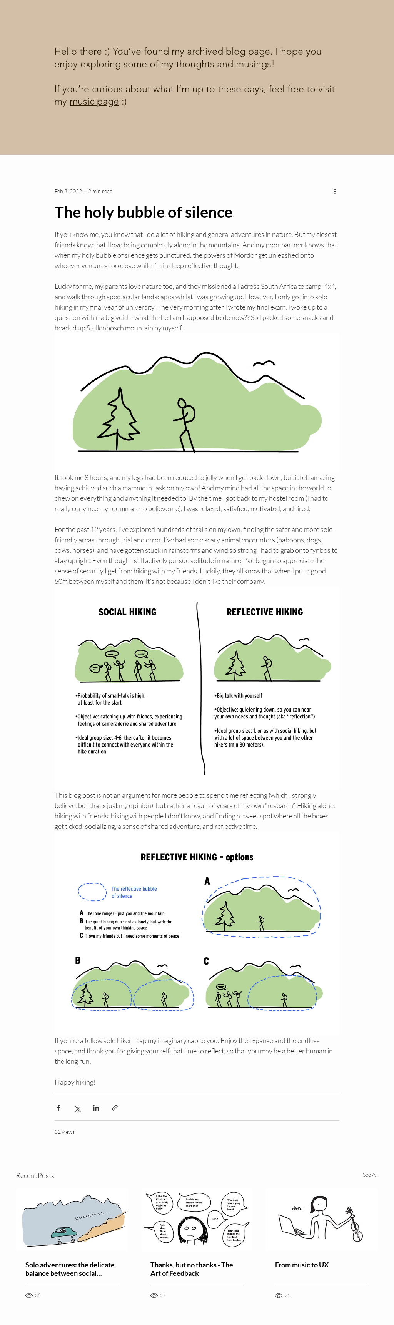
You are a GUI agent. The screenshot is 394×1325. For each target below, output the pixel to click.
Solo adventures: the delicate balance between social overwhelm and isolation (70, 1268)
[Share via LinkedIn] (96, 1108)
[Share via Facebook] (58, 1108)
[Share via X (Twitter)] (77, 1108)
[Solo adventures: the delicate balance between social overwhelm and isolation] (72, 1219)
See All (370, 1174)
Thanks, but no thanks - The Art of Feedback (191, 1268)
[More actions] (334, 190)
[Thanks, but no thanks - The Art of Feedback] (197, 1220)
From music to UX (302, 1264)
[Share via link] (115, 1108)
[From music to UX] (322, 1219)
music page (94, 101)
